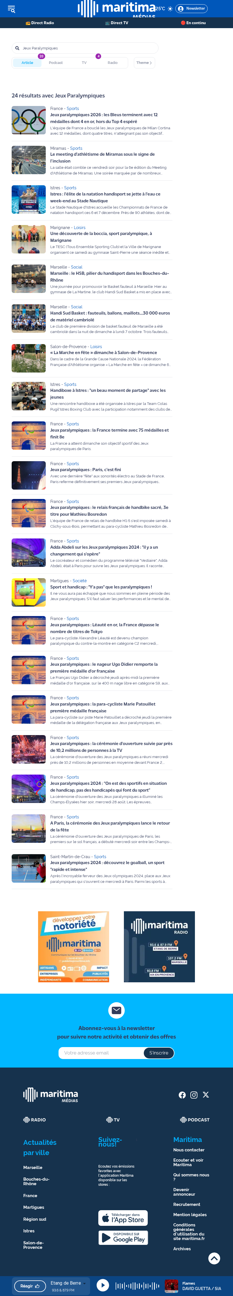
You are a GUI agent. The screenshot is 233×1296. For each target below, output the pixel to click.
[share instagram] (194, 1095)
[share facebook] (182, 1095)
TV (84, 63)
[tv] (113, 1119)
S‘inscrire (158, 1053)
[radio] (34, 1119)
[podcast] (195, 1119)
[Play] (103, 1285)
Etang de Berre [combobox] (66, 1283)
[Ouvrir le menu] (39, 8)
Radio (113, 63)
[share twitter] (205, 1095)
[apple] (123, 1218)
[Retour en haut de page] (214, 1258)
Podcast (56, 63)
